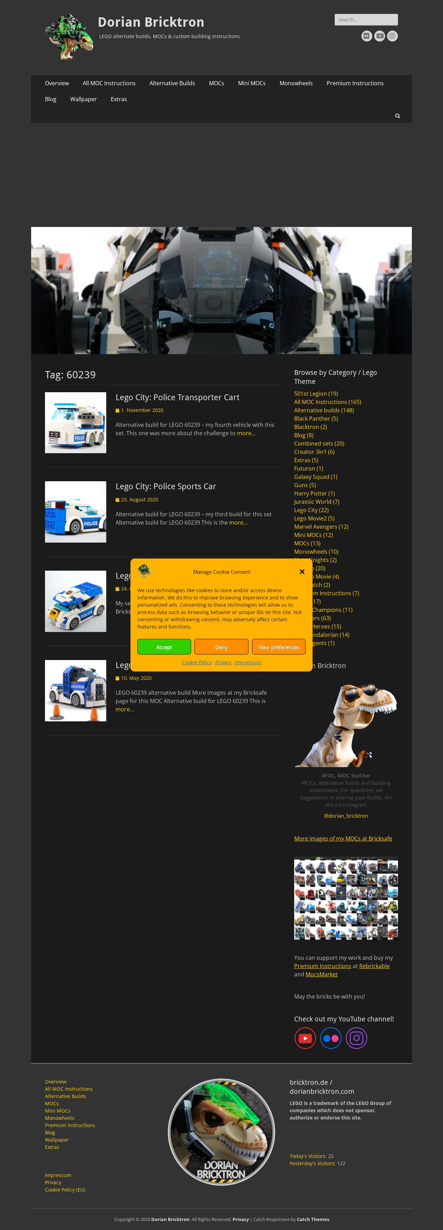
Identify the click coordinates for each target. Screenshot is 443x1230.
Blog (50, 99)
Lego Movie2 (310, 518)
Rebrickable (374, 966)
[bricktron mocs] (221, 352)
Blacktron (306, 427)
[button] (302, 571)
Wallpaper (83, 99)
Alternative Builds (172, 83)
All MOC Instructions (109, 83)
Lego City (306, 510)
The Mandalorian (316, 635)
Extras (119, 99)
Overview (57, 83)
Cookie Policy (197, 662)
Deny (221, 646)
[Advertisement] (221, 174)
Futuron (304, 468)
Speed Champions (318, 610)
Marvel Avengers (315, 526)
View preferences (278, 646)
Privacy (223, 662)
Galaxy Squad (311, 477)
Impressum (248, 662)
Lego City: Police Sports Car (166, 486)
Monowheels (296, 83)
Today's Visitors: (309, 1156)
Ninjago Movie (312, 576)
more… (246, 433)
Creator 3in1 (310, 452)
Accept (164, 646)
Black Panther (312, 418)
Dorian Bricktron (151, 22)
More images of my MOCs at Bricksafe (343, 838)
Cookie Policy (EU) (65, 1189)
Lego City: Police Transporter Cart (177, 397)
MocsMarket (322, 974)
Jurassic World (313, 502)
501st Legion (310, 393)
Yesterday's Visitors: (313, 1163)
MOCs (216, 83)
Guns (301, 485)
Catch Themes (313, 1219)
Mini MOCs (252, 83)
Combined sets (313, 443)
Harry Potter (310, 493)
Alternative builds (317, 410)
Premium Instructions (355, 83)
